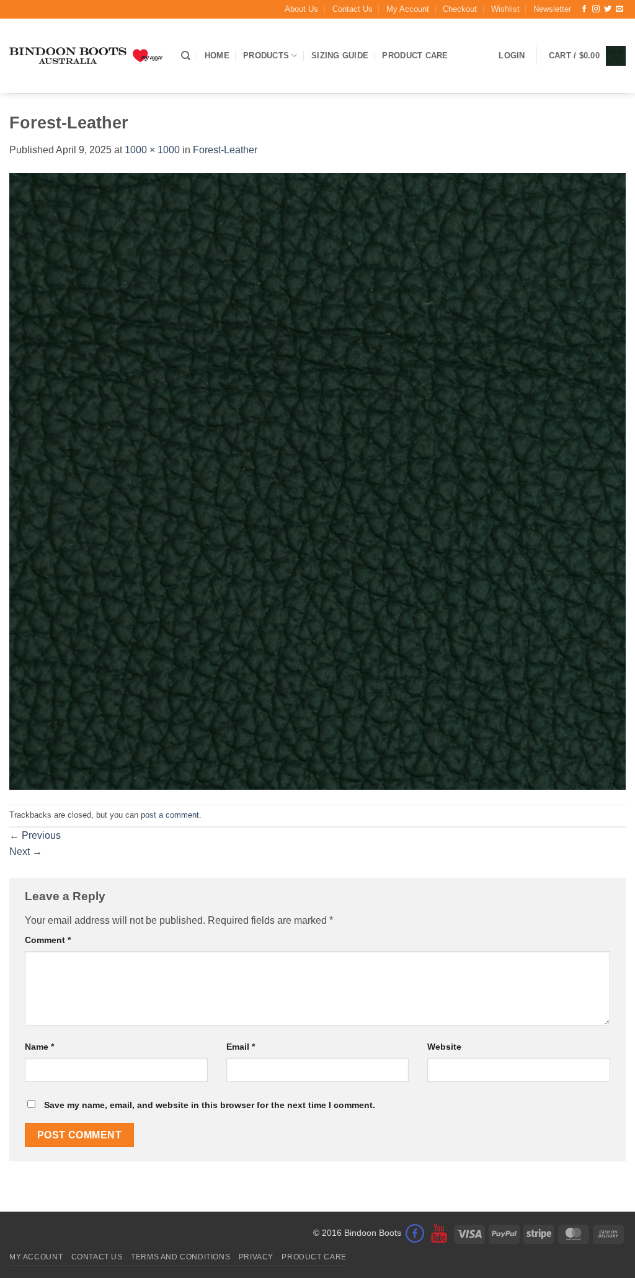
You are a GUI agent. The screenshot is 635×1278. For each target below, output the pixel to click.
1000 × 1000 (152, 150)
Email (240, 1047)
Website (444, 1047)
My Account (407, 9)
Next (25, 851)
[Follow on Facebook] (584, 9)
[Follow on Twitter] (607, 9)
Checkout (460, 9)
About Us (301, 9)
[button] (552, 9)
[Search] (185, 56)
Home (217, 55)
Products (266, 55)
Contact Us (352, 9)
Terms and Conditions (180, 1257)
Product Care (415, 55)
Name (39, 1047)
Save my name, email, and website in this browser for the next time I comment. (209, 1105)
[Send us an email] (619, 9)
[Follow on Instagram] (596, 9)
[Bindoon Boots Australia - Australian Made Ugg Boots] (85, 55)
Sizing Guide (339, 55)
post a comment (170, 815)
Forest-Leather (225, 150)
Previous (35, 835)
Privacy (256, 1257)
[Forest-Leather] (317, 480)
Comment (48, 940)
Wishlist (505, 9)
